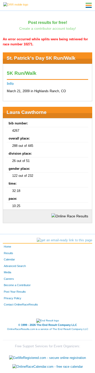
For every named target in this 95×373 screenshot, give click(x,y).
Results (8, 253)
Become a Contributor (17, 285)
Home (7, 246)
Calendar (9, 259)
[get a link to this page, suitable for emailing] (64, 240)
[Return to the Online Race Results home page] (15, 4)
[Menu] (89, 5)
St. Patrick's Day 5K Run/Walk (41, 58)
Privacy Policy (12, 298)
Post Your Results (15, 291)
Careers (9, 278)
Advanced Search (15, 265)
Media (7, 272)
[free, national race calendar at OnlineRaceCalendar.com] (47, 366)
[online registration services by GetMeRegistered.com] (47, 356)
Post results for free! (47, 22)
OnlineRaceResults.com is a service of (47, 329)
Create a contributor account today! (47, 28)
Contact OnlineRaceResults (21, 304)
